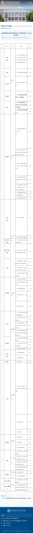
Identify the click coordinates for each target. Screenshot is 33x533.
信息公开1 (21, 26)
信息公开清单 (26, 26)
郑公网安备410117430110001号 (22, 531)
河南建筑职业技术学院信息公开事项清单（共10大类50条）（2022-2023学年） (16, 498)
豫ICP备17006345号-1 (8, 531)
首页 (17, 26)
